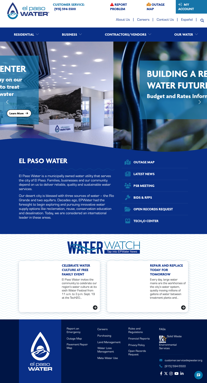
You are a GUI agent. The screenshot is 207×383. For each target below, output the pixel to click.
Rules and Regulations (135, 330)
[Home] (24, 13)
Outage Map (156, 6)
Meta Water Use (107, 358)
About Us (123, 19)
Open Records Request (137, 352)
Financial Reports (139, 338)
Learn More (110, 108)
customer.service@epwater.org (174, 360)
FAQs (162, 329)
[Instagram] (171, 373)
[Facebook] (161, 373)
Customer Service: (69, 6)
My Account (186, 6)
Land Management (108, 342)
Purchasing (104, 335)
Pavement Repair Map (77, 346)
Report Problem (118, 6)
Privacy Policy (136, 345)
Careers (143, 19)
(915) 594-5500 (174, 366)
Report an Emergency (73, 330)
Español (187, 19)
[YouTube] (176, 373)
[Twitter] (166, 373)
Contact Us (165, 19)
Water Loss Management (105, 349)
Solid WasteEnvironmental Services (170, 342)
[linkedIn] (182, 373)
